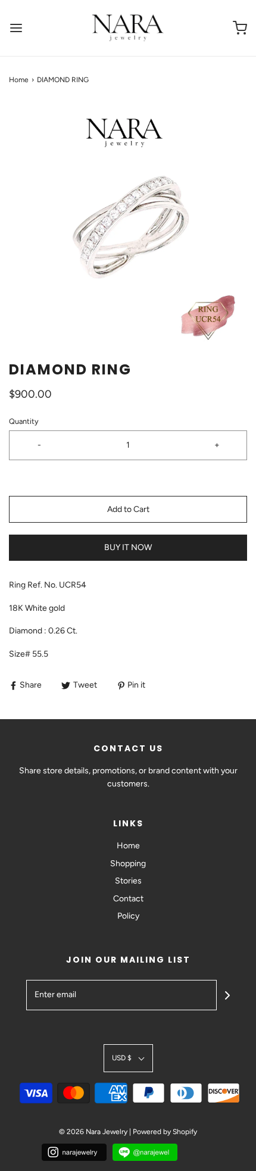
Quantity (24, 421)
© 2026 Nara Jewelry (93, 1132)
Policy (128, 916)
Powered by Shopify (165, 1132)
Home (19, 80)
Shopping (128, 863)
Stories (128, 881)
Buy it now (128, 547)
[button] (128, 223)
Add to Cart (128, 509)
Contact (128, 899)
